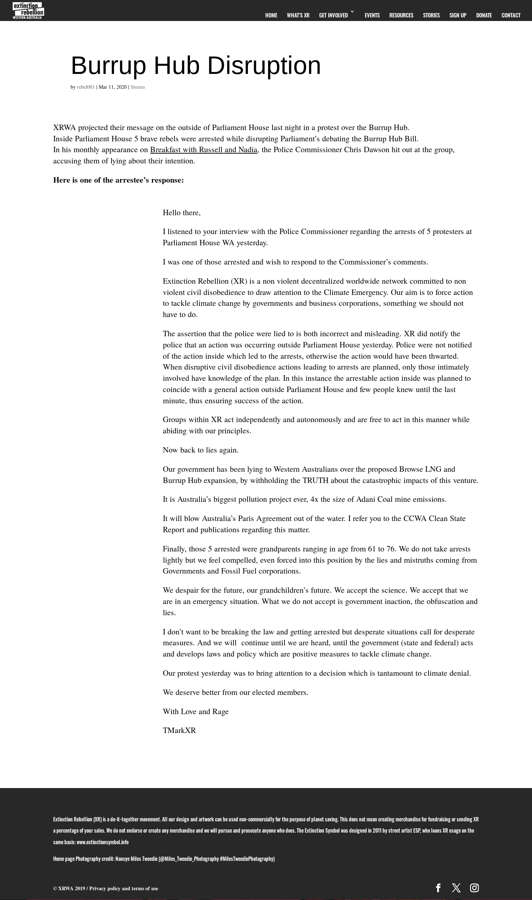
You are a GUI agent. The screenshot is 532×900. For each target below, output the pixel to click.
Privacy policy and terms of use (123, 888)
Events (372, 15)
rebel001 (86, 86)
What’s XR (298, 15)
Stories (431, 15)
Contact (511, 15)
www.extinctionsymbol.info (102, 842)
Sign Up (457, 15)
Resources (401, 15)
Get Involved (333, 15)
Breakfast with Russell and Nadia (203, 149)
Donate (484, 15)
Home (271, 15)
